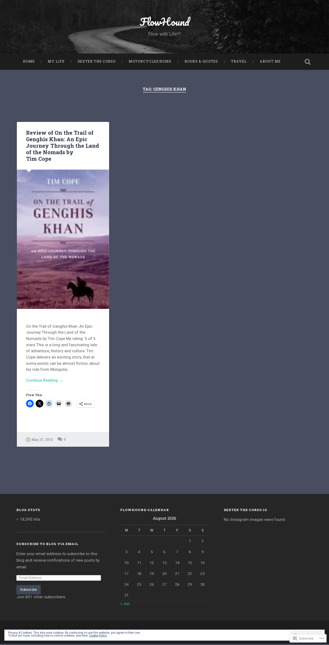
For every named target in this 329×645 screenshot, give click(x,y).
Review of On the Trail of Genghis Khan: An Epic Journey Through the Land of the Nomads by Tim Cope (62, 145)
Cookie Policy (98, 635)
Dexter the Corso (97, 61)
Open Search (308, 61)
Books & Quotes (201, 61)
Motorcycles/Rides (150, 61)
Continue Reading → (44, 380)
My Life (56, 61)
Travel (239, 61)
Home (29, 61)
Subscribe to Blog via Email (47, 544)
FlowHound (164, 21)
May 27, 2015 (42, 440)
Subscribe (28, 589)
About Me (270, 61)
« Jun (125, 603)
